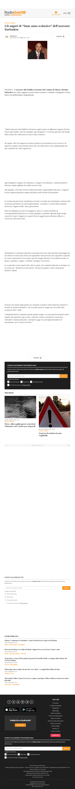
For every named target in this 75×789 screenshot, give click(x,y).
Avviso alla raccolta (37, 777)
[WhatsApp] (31, 702)
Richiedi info (20, 725)
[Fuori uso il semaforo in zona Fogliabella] (54, 411)
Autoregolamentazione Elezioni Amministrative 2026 (37, 771)
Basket (7, 654)
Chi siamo (55, 703)
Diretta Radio (55, 726)
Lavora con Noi (55, 731)
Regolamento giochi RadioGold (58, 767)
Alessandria (21, 645)
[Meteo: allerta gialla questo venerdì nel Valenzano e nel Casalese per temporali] (20, 407)
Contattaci (55, 735)
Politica (7, 23)
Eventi (6, 645)
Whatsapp (55, 711)
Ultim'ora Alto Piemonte (55, 721)
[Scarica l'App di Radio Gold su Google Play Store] (29, 709)
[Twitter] (13, 702)
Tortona (23, 654)
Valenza (12, 23)
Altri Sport (8, 684)
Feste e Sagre (13, 645)
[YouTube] (18, 702)
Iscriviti (63, 376)
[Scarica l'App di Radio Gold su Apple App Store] (12, 709)
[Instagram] (22, 702)
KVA (42, 786)
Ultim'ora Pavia (55, 718)
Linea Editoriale (44, 767)
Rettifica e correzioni (39, 769)
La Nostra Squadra (55, 706)
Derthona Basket (15, 654)
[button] (68, 445)
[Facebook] (9, 702)
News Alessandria (15, 382)
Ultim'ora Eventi (55, 724)
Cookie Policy (41, 766)
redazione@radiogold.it (43, 785)
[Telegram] (27, 702)
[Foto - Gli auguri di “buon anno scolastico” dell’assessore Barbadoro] (37, 50)
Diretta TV (55, 729)
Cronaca (7, 421)
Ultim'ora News (56, 713)
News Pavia (26, 382)
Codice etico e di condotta (32, 767)
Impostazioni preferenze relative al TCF (37, 773)
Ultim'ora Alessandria (55, 716)
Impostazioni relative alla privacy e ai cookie (37, 775)
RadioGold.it (42, 782)
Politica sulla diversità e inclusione (14, 767)
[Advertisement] (37, 74)
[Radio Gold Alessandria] (15, 13)
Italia (12, 674)
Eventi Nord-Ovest (37, 382)
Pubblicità (55, 708)
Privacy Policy (26, 385)
